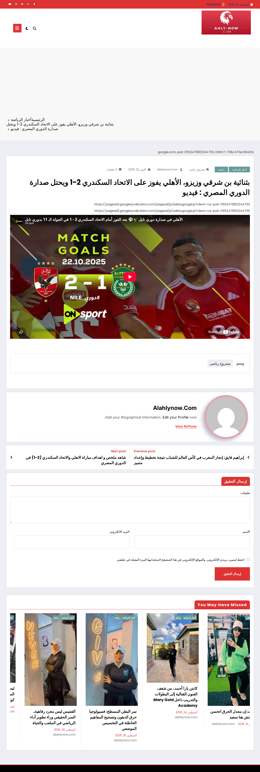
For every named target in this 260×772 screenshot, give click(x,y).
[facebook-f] (34, 4)
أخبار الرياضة (239, 169)
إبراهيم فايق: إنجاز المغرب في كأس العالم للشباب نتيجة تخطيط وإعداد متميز (189, 460)
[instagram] (16, 4)
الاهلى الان (238, 42)
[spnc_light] (27, 28)
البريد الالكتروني (119, 531)
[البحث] (34, 28)
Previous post (144, 451)
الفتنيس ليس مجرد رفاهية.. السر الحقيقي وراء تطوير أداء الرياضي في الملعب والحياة (43, 717)
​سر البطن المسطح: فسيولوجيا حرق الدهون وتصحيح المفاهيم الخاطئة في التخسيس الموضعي (103, 720)
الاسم (246, 531)
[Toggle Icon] (17, 28)
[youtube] (10, 4)
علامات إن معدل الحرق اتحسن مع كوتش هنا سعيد (224, 714)
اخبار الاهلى (241, 617)
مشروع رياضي (197, 169)
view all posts (186, 426)
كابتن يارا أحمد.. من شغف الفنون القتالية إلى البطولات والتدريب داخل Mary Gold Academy (166, 697)
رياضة (221, 169)
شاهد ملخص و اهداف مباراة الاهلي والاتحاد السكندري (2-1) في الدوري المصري (76, 460)
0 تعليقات (111, 169)
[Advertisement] (130, 85)
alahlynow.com (167, 169)
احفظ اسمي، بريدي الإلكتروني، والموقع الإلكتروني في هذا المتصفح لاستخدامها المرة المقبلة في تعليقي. (180, 560)
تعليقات (245, 493)
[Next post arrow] (11, 457)
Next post (118, 451)
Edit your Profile (176, 417)
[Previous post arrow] (248, 457)
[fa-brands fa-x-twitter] (28, 4)
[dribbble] (22, 4)
